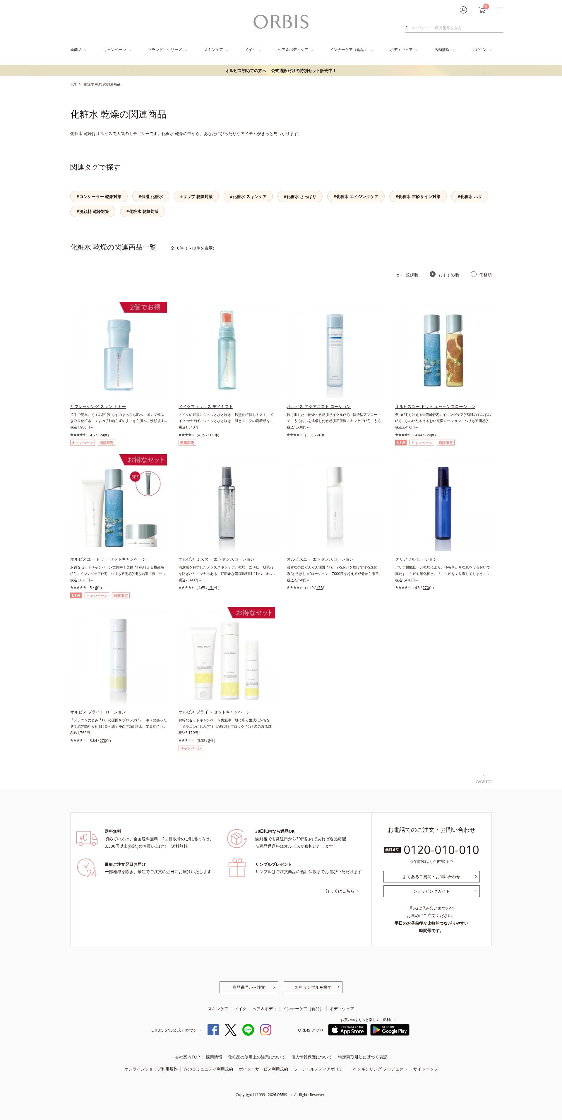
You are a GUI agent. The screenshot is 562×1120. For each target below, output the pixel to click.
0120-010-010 (441, 849)
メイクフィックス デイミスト (206, 406)
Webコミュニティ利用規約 (208, 1069)
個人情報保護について (311, 1057)
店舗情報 (442, 49)
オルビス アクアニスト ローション (319, 406)
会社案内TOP (187, 1057)
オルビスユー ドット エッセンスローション (435, 406)
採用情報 (214, 1057)
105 (211, 435)
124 (101, 435)
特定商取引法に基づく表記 (362, 1057)
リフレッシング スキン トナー (98, 406)
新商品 (76, 49)
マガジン (478, 49)
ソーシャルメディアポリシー (320, 1069)
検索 (409, 28)
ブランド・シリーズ (165, 49)
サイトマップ (425, 1069)
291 (317, 435)
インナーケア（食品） (349, 49)
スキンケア (213, 49)
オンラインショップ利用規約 (151, 1069)
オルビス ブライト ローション (98, 712)
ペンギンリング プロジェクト (380, 1069)
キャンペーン (114, 49)
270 (426, 587)
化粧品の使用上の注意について (256, 1057)
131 (211, 587)
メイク (250, 49)
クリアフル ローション (416, 559)
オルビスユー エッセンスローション (320, 559)
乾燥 (99, 84)
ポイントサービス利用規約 (263, 1069)
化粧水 (89, 84)
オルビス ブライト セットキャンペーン (215, 712)
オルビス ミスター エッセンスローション (217, 559)
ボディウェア (401, 49)
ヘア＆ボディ (264, 1008)
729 (428, 435)
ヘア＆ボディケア (293, 49)
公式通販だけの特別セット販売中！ (281, 70)
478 (319, 587)
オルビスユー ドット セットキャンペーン (108, 559)
